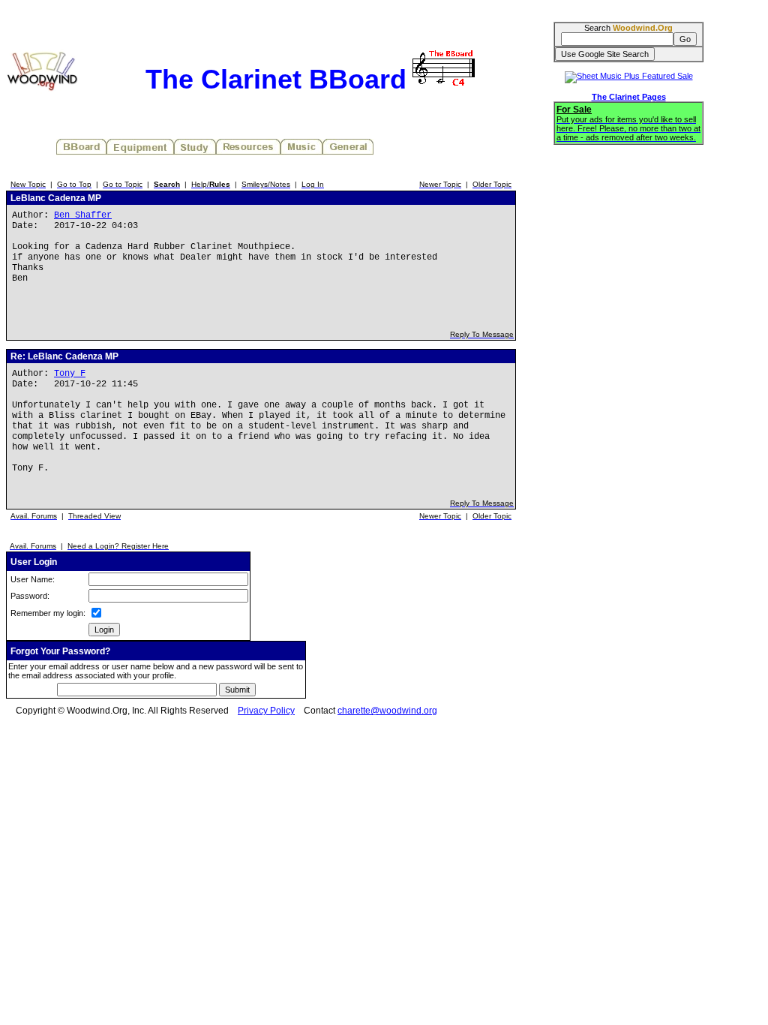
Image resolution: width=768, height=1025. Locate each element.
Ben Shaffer (83, 215)
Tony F (70, 373)
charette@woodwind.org (387, 710)
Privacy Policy (266, 710)
